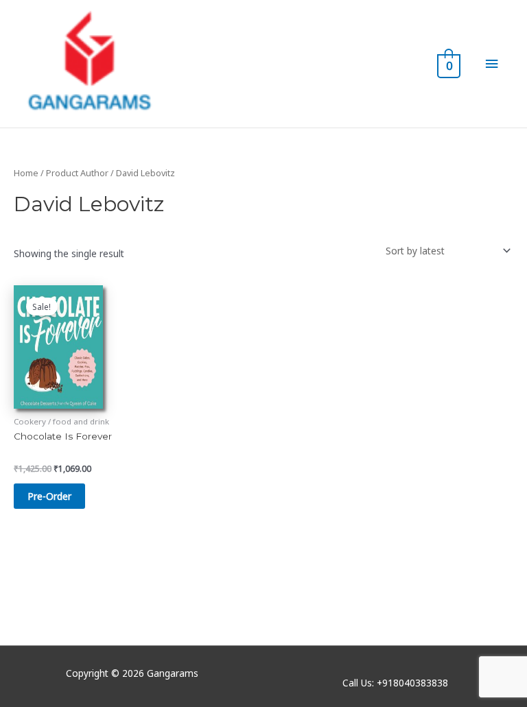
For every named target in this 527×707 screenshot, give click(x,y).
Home (26, 173)
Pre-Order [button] (49, 496)
